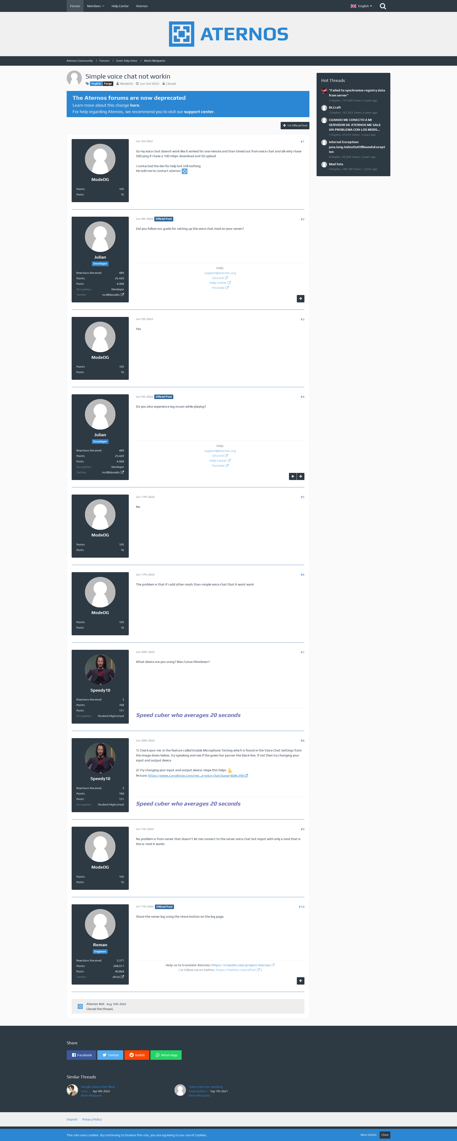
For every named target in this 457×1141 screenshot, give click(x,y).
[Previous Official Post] (293, 476)
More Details (369, 1134)
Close (385, 1134)
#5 (302, 497)
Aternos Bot (95, 1004)
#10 (301, 907)
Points (80, 189)
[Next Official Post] (300, 298)
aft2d (116, 977)
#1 (302, 141)
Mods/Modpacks (91, 1095)
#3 (302, 319)
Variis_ (85, 1091)
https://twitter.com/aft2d (236, 970)
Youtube (218, 288)
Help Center (218, 283)
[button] (361, 6)
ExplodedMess (198, 1091)
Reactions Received (88, 273)
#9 (302, 829)
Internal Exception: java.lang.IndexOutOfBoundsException (357, 147)
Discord (218, 278)
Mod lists (336, 164)
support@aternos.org (220, 273)
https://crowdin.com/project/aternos (240, 965)
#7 (302, 652)
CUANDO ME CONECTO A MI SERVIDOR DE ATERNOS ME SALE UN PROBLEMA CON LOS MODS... (355, 124)
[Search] (383, 6)
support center (199, 111)
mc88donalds (111, 294)
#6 (302, 574)
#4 (302, 397)
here (134, 105)
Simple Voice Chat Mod (98, 1087)
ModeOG (126, 83)
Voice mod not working (206, 1087)
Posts (80, 194)
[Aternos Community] (228, 34)
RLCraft (335, 107)
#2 (302, 219)
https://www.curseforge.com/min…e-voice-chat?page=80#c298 (196, 775)
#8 (302, 740)
